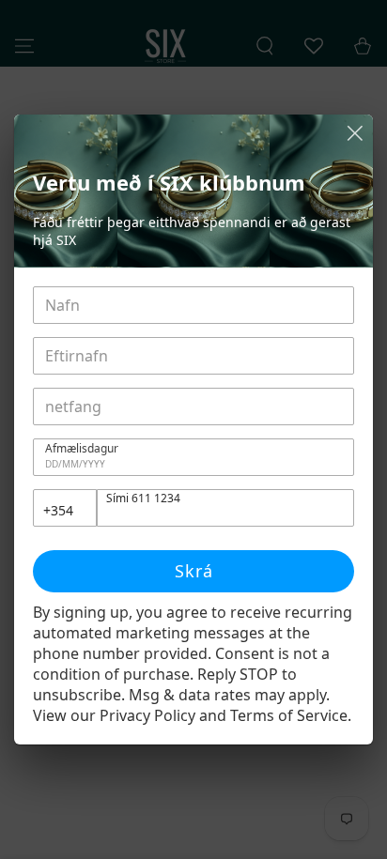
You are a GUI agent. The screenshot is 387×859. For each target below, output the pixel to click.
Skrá (194, 571)
